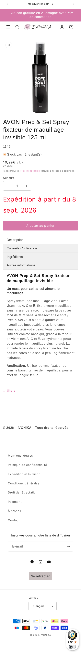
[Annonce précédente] (7, 4)
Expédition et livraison (24, 474)
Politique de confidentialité (27, 465)
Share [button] (11, 390)
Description (15, 240)
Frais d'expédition (30, 171)
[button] (8, 27)
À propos (14, 511)
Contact (13, 520)
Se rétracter (40, 576)
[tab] (40, 240)
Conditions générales (24, 483)
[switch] (72, 647)
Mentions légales (20, 455)
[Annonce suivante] (73, 4)
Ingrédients (15, 257)
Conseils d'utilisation (22, 248)
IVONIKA (45, 635)
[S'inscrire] (68, 546)
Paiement (15, 502)
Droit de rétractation (23, 492)
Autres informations (21, 265)
